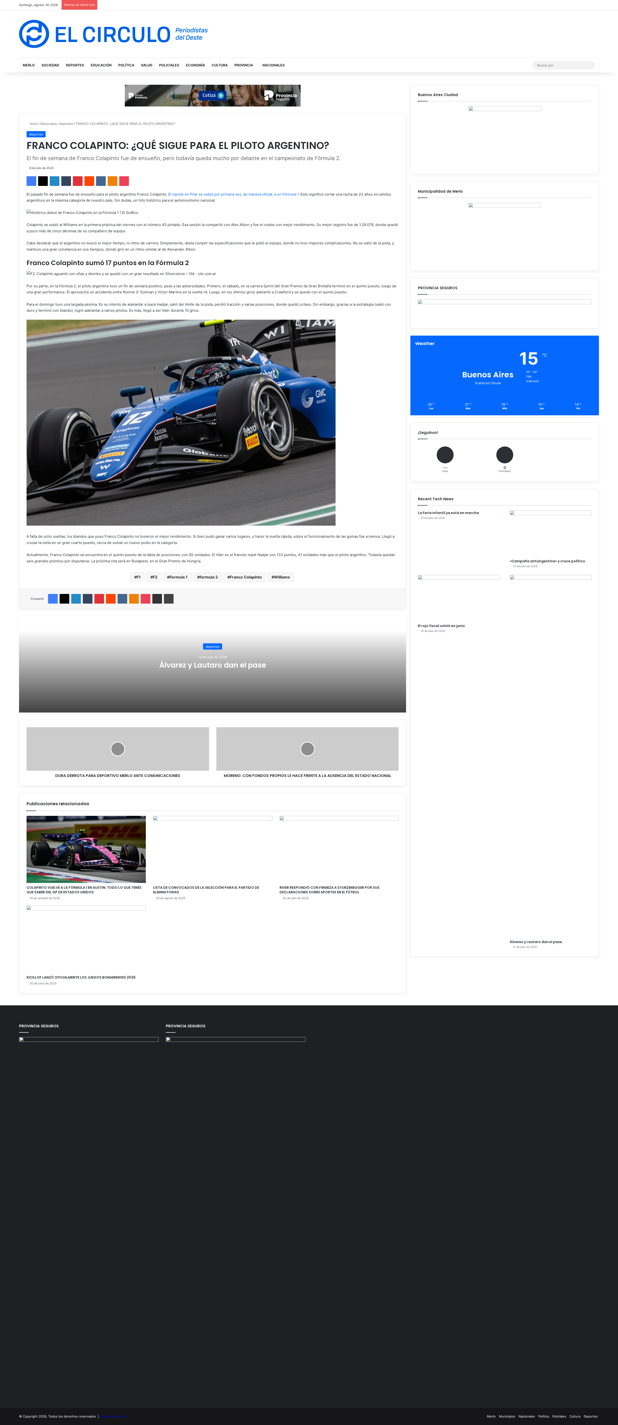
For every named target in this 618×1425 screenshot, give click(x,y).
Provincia (243, 65)
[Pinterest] (78, 181)
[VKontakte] (101, 181)
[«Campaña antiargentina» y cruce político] (550, 533)
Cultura (220, 65)
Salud (146, 65)
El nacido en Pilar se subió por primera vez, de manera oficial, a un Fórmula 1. (234, 194)
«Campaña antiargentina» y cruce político (547, 561)
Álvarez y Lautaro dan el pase (212, 665)
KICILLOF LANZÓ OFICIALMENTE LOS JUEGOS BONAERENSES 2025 (81, 977)
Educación (101, 65)
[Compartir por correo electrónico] (157, 599)
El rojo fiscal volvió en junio (441, 625)
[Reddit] (89, 181)
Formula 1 (178, 577)
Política (126, 65)
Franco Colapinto (246, 577)
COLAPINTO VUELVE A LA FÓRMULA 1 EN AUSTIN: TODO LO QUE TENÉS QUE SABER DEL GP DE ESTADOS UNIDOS (84, 890)
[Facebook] (31, 181)
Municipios (507, 1416)
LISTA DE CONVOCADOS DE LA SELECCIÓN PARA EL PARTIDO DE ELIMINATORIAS (206, 890)
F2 (155, 577)
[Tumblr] (66, 181)
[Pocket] (124, 181)
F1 (139, 577)
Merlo (29, 65)
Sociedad (50, 65)
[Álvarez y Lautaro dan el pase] (550, 756)
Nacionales (273, 65)
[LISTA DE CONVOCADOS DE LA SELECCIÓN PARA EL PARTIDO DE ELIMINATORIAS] (212, 849)
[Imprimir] (169, 599)
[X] (43, 181)
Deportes (75, 65)
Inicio (33, 124)
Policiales (169, 65)
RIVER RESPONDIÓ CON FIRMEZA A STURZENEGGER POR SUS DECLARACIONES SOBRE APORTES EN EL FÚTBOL (329, 890)
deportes (66, 124)
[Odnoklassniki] (112, 181)
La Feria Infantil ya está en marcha (448, 512)
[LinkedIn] (54, 181)
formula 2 (209, 577)
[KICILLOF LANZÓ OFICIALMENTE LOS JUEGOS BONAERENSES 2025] (86, 939)
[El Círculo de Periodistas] (113, 34)
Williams (282, 577)
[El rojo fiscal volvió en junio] (458, 598)
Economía (195, 65)
